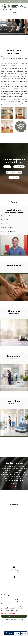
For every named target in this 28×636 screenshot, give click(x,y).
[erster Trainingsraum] (7, 126)
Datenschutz (11, 613)
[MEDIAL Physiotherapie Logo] (21, 126)
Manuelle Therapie (5, 223)
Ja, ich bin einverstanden (14, 616)
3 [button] (15, 482)
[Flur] (21, 113)
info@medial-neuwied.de (14, 172)
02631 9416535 (14, 177)
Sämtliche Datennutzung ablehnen (14, 619)
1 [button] (12, 482)
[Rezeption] (7, 113)
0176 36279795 (19, 167)
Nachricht (23, 633)
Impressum (4, 613)
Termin (17, 633)
